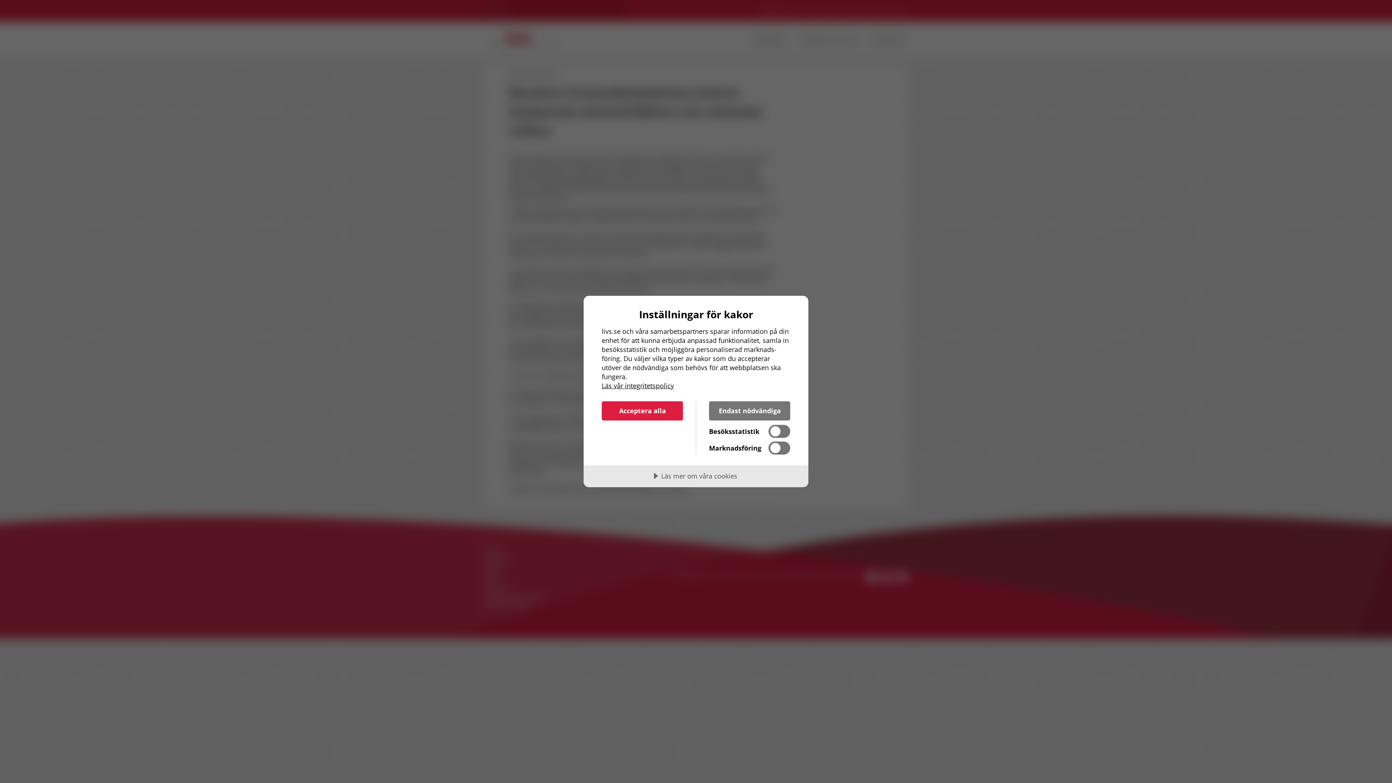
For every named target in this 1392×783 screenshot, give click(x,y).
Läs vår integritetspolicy (638, 385)
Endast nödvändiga (750, 410)
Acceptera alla (642, 410)
